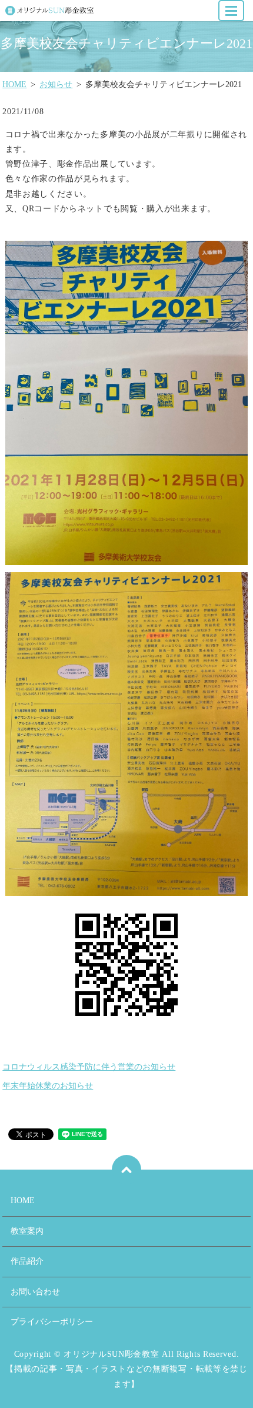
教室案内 (27, 1231)
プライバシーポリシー (52, 1321)
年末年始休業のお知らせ (47, 1085)
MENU (231, 10)
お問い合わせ (35, 1291)
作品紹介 (27, 1261)
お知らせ (55, 84)
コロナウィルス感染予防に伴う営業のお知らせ (88, 1066)
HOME (14, 84)
